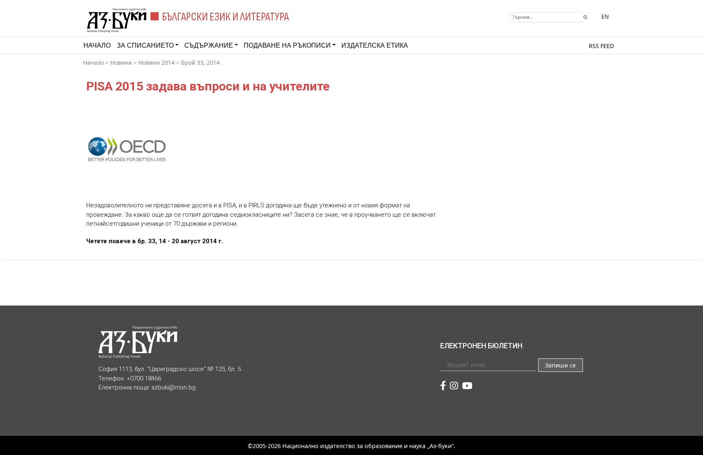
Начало (97, 45)
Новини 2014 (156, 62)
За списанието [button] (145, 45)
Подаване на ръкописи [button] (287, 45)
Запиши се (560, 365)
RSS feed (601, 46)
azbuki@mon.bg (173, 387)
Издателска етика (374, 45)
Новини (121, 62)
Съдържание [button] (208, 45)
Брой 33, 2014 (200, 62)
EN (605, 16)
